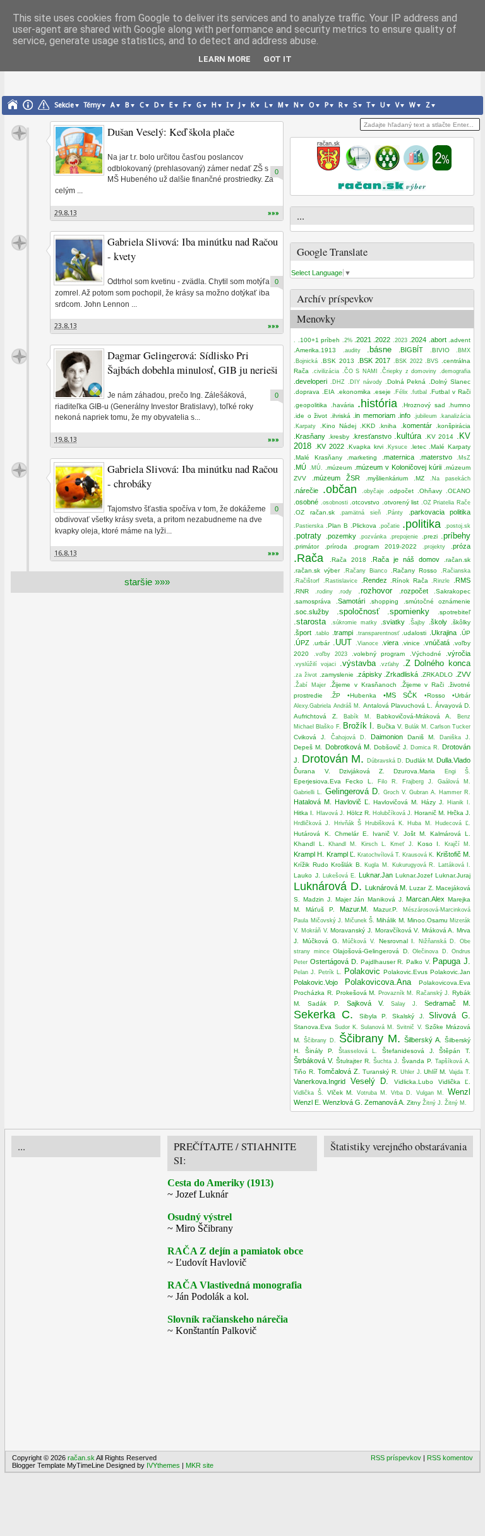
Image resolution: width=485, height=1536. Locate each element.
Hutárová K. (312, 833)
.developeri (310, 381)
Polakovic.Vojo (316, 982)
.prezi (430, 536)
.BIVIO (440, 350)
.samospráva (312, 601)
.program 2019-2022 (385, 546)
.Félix (400, 392)
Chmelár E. (352, 833)
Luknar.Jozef (414, 875)
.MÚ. (316, 468)
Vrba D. (402, 1093)
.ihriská (340, 415)
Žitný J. (432, 1103)
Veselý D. (369, 1081)
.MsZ (463, 458)
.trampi (342, 632)
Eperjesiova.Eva (317, 781)
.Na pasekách (450, 478)
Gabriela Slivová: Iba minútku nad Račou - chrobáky (192, 476)
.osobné (306, 502)
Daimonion (387, 737)
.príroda (336, 546)
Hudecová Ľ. (452, 823)
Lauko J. (307, 875)
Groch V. (395, 792)
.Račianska (455, 571)
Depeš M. (308, 747)
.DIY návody (365, 382)
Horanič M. (429, 812)
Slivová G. (449, 1015)
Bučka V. (390, 726)
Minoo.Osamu (427, 920)
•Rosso (434, 695)
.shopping (383, 601)
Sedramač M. (447, 1003)
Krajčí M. (457, 844)
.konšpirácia (453, 425)
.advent (459, 339)
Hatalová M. (313, 802)
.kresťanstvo (372, 436)
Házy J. (432, 802)
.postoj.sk (457, 526)
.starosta (310, 621)
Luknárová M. (386, 887)
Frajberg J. (417, 781)
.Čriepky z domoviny (408, 371)
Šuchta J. (386, 1061)
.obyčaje (373, 491)
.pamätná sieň (360, 512)
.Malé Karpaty (449, 446)
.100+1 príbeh (319, 339)
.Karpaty (305, 426)
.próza (460, 546)
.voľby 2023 (330, 654)
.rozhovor (375, 590)
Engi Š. (457, 771)
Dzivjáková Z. (362, 771)
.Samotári (350, 601)
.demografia (455, 371)
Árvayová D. (452, 705)
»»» (273, 213)
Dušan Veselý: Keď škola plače (170, 132)
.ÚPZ (301, 642)
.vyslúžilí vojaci (315, 664)
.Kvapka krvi (365, 446)
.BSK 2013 (337, 360)
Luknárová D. (327, 886)
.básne (379, 349)
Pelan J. (305, 972)
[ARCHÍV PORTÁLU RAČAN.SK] (416, 168)
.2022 (381, 339)
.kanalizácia (455, 416)
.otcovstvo (365, 502)
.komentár (416, 425)
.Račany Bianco (365, 571)
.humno (459, 405)
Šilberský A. (422, 1040)
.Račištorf (307, 581)
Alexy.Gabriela (312, 706)
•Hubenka (361, 695)
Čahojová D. (348, 737)
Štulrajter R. (353, 1060)
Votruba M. (372, 1093)
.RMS (461, 580)
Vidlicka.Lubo (413, 1081)
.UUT (342, 642)
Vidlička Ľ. (454, 1081)
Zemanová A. (384, 1102)
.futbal (418, 392)
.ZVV (462, 674)
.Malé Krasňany (318, 457)
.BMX (463, 350)
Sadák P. (323, 1003)
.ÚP (465, 632)
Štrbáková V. (313, 1060)
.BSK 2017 (374, 360)
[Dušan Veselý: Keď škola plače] (79, 150)
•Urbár (461, 695)
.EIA (328, 391)
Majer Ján (350, 899)
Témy (92, 105)
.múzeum (338, 467)
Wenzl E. (307, 1102)
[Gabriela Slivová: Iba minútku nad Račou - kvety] (79, 260)
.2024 (417, 339)
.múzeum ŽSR (336, 478)
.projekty (433, 547)
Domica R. (425, 747)
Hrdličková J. (312, 823)
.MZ (419, 478)
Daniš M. (421, 737)
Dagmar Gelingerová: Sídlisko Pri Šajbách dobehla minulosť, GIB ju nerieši (192, 362)
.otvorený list (400, 502)
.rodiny (324, 591)
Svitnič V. (409, 1027)
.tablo (321, 633)
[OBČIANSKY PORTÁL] (328, 168)
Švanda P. (417, 1060)
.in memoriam (374, 415)
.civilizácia (325, 371)
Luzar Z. (421, 887)
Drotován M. (333, 759)
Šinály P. (319, 1050)
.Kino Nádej (338, 425)
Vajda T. (459, 1072)
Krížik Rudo (311, 864)
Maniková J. (386, 899)
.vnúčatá (436, 642)
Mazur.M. (354, 909)
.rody (345, 591)
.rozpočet (413, 591)
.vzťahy (389, 664)
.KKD (367, 425)
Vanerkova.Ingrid (319, 1081)
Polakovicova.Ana (378, 982)
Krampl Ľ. (341, 854)
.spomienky (408, 611)
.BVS (431, 361)
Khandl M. (342, 844)
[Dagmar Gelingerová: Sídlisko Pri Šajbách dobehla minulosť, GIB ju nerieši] (79, 373)
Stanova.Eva (313, 1026)
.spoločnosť (358, 611)
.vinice (411, 643)
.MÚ (300, 467)
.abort (437, 339)
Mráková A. (438, 930)
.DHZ (337, 382)
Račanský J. (433, 993)
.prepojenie (404, 536)
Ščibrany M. (369, 1038)
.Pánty (394, 512)
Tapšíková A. (452, 1061)
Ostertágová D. (334, 961)
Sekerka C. (323, 1014)
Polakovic (362, 971)
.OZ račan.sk (314, 512)
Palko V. (418, 961)
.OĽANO (458, 490)
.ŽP (335, 695)
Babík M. (357, 716)
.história (377, 403)
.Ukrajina (443, 632)
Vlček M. (340, 1092)
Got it (277, 59)
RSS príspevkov (396, 1458)
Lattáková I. (454, 865)
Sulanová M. (377, 1027)
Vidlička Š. (308, 1093)
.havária (342, 405)
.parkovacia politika (439, 512)
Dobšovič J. (391, 747)
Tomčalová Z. (339, 1071)
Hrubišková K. (384, 823)
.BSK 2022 (407, 361)
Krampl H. (309, 854)
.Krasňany (309, 436)
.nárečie (306, 490)
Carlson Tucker (450, 726)
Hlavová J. (330, 813)
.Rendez (374, 580)
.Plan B (337, 525)
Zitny (414, 1102)
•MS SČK (400, 695)
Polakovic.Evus (405, 971)
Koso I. (428, 843)
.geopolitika (310, 405)
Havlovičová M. (395, 802)
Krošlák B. (346, 864)
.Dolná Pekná (405, 381)
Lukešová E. (339, 875)
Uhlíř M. (435, 1071)
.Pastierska (308, 526)
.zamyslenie (337, 674)
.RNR (301, 591)
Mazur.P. (385, 909)
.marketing (362, 457)
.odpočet (401, 490)
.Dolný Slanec (449, 381)
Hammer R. (454, 792)
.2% (347, 340)
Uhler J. (411, 1072)
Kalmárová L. (450, 833)
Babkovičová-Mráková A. (414, 716)
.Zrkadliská (401, 674)
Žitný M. (456, 1103)
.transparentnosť (377, 633)
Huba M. (419, 823)
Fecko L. (359, 781)
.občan (340, 489)
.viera (389, 642)
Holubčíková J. (392, 813)
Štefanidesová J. (408, 1050)
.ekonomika (354, 391)
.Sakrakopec (452, 591)
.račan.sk (457, 559)
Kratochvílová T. (378, 855)
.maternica (398, 457)
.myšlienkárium (387, 478)
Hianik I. (458, 802)
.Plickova (363, 525)
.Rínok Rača (409, 580)
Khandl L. (309, 843)
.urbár (321, 643)
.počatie (389, 526)
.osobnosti (334, 502)
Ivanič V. (386, 833)
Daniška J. (455, 737)
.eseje (382, 391)
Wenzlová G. (342, 1102)
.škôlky (460, 622)
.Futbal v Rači (449, 391)
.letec (418, 446)
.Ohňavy (429, 490)
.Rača (308, 558)
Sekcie (64, 105)
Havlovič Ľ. (352, 802)
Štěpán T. (454, 1050)
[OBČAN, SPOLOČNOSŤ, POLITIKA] (387, 168)
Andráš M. (347, 706)
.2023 (400, 340)
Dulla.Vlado (453, 760)
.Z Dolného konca (436, 663)
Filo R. (388, 781)
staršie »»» (147, 581)
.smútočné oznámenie (437, 601)
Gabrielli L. (308, 792)
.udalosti (414, 632)
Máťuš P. (320, 909)
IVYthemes (163, 1465)
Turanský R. (380, 1071)
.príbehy (455, 535)
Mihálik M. (390, 920)
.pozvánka (372, 536)
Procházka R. (313, 992)
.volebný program (378, 653)
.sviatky (393, 622)
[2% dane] (442, 168)
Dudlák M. (419, 760)
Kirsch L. (373, 844)
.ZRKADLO (437, 674)
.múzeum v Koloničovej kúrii (397, 467)
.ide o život (310, 415)
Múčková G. (320, 941)
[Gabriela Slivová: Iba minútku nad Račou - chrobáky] (79, 487)
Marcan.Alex (425, 899)
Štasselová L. (358, 1051)
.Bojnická (306, 361)
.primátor (306, 546)
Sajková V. (365, 1003)
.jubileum (425, 416)
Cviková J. (310, 737)
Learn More (224, 59)
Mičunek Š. (359, 920)
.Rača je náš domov (405, 559)
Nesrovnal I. (397, 941)
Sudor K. (346, 1027)
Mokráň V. (314, 930)
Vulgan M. (430, 1093)
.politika (421, 524)
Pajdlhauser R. (382, 961)
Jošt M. (415, 833)
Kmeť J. (401, 844)
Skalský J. (408, 1016)
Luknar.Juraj (452, 875)
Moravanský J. (351, 930)
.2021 (362, 339)
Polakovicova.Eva (444, 982)
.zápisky (369, 674)
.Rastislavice (340, 581)
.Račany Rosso (414, 570)
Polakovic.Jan (450, 971)
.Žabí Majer (310, 685)
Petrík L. (330, 972)
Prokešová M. (356, 992)
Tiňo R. (304, 1071)
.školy (438, 622)
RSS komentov (450, 1458)
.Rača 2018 (348, 559)
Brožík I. (358, 725)
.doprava (307, 391)
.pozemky (341, 536)
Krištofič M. (453, 854)
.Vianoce (367, 643)
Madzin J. (317, 899)
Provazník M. (396, 993)
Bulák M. (416, 726)
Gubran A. (422, 792)
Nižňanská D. (438, 941)
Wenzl (459, 1092)
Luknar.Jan (376, 875)
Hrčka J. (458, 812)
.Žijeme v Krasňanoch (363, 684)
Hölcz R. (359, 812)
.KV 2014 (439, 436)
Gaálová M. (454, 781)
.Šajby (417, 622)
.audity (352, 350)
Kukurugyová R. (414, 865)
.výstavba (358, 663)
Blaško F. (328, 726)
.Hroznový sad (423, 405)
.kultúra (407, 436)
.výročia (458, 653)
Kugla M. (376, 865)
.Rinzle (440, 581)
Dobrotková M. (348, 747)
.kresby (338, 436)
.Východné (425, 653)
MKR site (199, 1465)
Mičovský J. (327, 920)
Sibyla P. (373, 1016)
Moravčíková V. (397, 930)
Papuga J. (451, 961)
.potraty (307, 535)
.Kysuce (396, 447)
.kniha (388, 425)
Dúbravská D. (385, 761)
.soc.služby (311, 612)
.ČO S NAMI (360, 371)
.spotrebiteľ (454, 612)
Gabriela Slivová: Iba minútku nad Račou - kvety (192, 249)
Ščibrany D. (320, 1040)
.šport (302, 632)
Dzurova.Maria (414, 771)
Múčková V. (358, 941)
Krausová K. (418, 855)
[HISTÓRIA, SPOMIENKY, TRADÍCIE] (358, 168)
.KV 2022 (329, 446)
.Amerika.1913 (315, 350)
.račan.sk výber (317, 570)
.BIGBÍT (410, 350)
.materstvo (435, 457)
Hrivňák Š (348, 823)
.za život (305, 675)
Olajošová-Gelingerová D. (371, 951)
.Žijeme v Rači (422, 684)
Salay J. (404, 1004)
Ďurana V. (312, 771)
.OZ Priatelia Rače (445, 502)
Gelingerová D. (352, 791)
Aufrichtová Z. (316, 716)
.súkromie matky (354, 622)
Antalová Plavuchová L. (398, 705)
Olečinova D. (430, 951)
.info (404, 415)
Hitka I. (304, 812)
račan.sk (19, 133)
